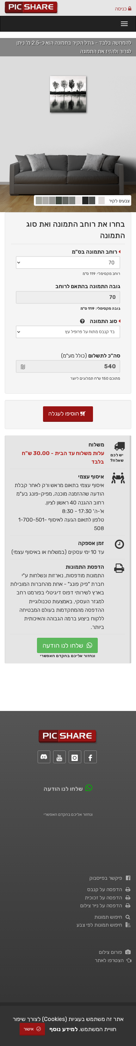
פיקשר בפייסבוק (107, 878)
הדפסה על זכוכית (105, 898)
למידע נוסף (63, 1029)
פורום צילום (112, 952)
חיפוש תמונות (109, 917)
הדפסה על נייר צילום (102, 906)
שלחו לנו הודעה (63, 645)
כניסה (121, 9)
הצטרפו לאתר (110, 960)
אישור (29, 1029)
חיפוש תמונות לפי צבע (101, 925)
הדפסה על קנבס (106, 889)
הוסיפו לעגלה (64, 413)
